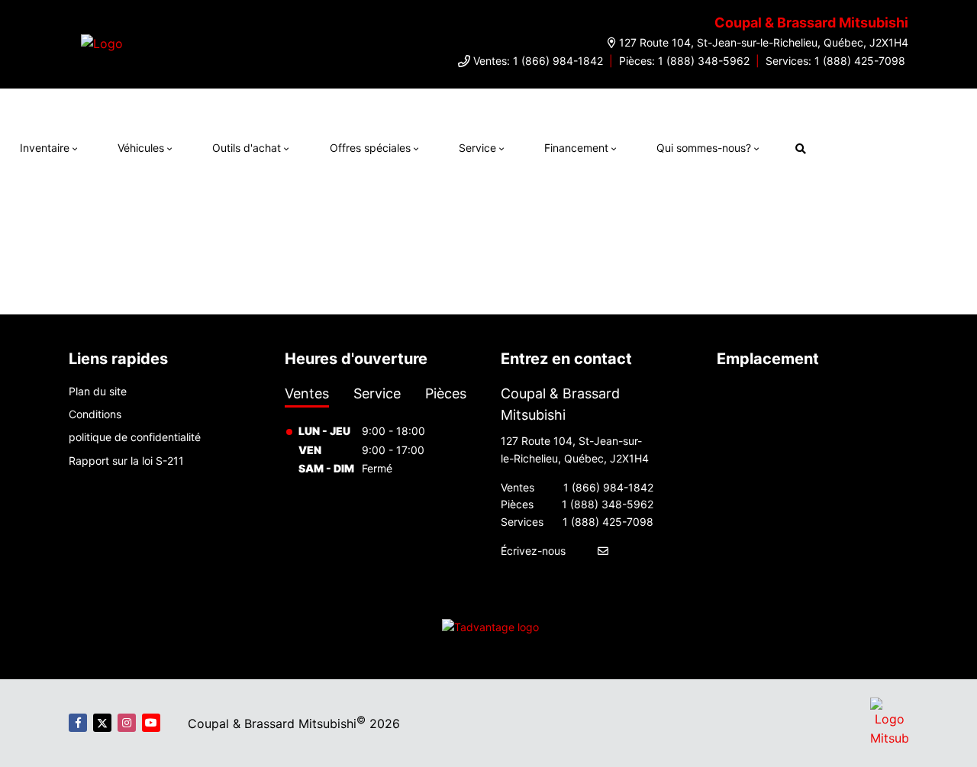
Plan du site (98, 391)
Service (477, 147)
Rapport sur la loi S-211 (126, 460)
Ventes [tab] (307, 393)
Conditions (95, 414)
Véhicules (141, 147)
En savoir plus (772, 103)
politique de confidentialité (135, 436)
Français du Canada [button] (896, 146)
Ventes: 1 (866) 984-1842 (538, 60)
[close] (829, 104)
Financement (576, 147)
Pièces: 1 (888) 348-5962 (684, 60)
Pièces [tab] (445, 393)
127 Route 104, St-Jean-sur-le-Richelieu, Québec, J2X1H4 (763, 42)
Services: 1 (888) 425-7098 (835, 60)
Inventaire (44, 147)
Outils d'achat (246, 147)
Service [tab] (377, 393)
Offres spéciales (370, 147)
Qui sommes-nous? (703, 147)
